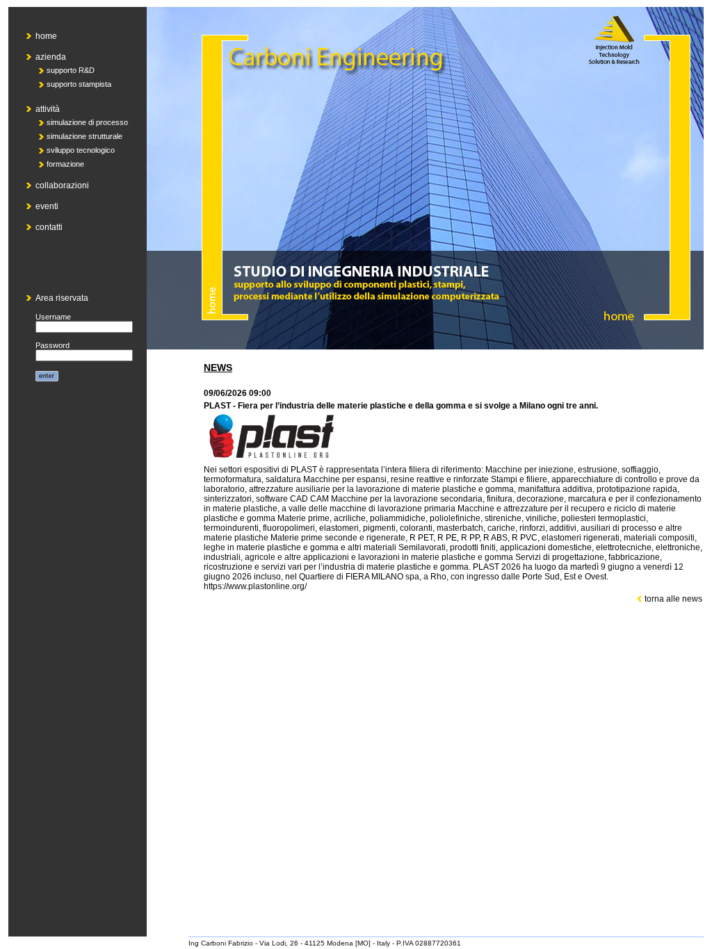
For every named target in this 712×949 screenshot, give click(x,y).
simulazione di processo (87, 122)
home (46, 36)
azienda (50, 57)
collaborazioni (62, 185)
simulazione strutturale (84, 136)
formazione (65, 164)
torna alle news (672, 599)
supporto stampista (79, 84)
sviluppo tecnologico (81, 150)
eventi (46, 206)
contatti (49, 227)
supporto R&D (71, 70)
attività (47, 109)
